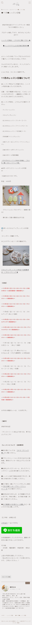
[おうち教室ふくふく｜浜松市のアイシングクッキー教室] (16, 4)
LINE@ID (4, 523)
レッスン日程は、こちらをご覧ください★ (16, 40)
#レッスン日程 (6, 577)
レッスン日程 (22, 9)
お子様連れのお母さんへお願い (13, 504)
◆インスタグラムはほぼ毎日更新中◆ (16, 46)
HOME (3, 615)
